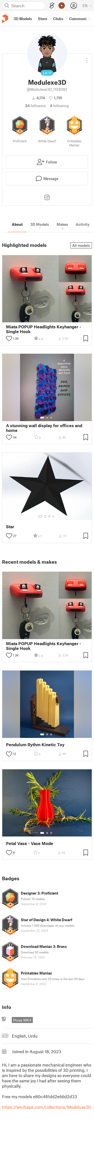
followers (35, 105)
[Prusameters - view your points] (61, 5)
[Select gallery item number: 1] (42, 418)
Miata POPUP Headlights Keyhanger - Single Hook (43, 329)
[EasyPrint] (52, 5)
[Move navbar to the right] (89, 18)
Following (59, 105)
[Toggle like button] (9, 338)
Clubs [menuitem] (58, 18)
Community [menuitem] (79, 18)
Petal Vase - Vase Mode (29, 843)
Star (10, 526)
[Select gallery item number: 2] (47, 418)
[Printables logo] (5, 18)
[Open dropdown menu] (87, 58)
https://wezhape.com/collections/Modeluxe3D (46, 1107)
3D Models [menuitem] (23, 18)
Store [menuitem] (42, 18)
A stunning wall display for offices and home (44, 428)
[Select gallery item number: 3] (51, 418)
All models (81, 245)
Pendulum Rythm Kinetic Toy (35, 744)
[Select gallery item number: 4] (53, 516)
